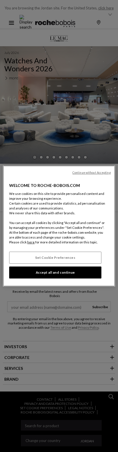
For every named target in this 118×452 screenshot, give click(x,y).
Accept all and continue (55, 272)
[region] (59, 226)
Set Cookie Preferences (55, 257)
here (31, 242)
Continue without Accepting (91, 172)
